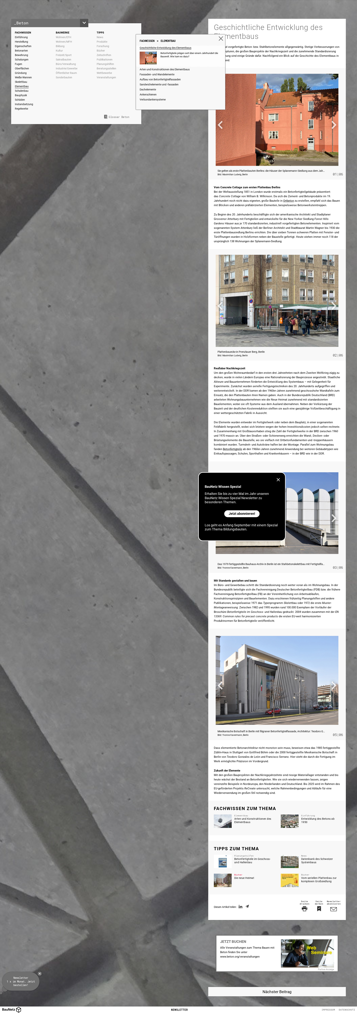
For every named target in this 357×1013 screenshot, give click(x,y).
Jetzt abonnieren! (242, 514)
